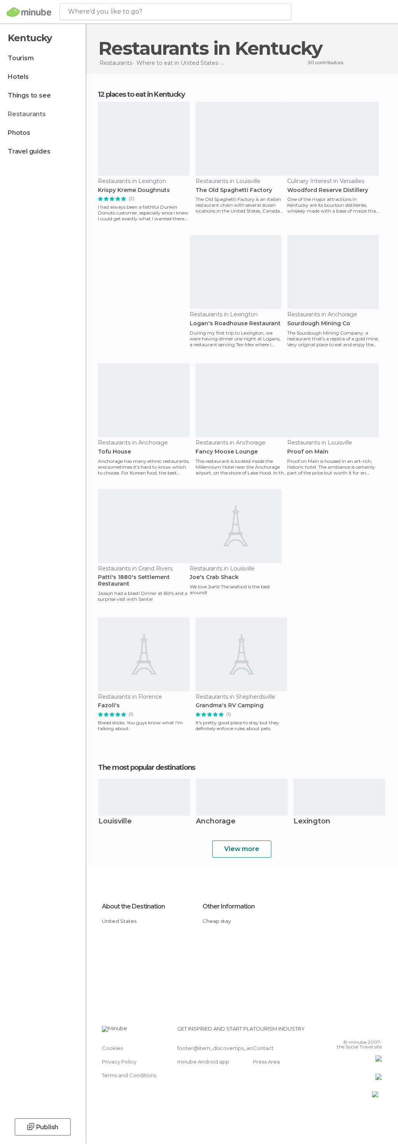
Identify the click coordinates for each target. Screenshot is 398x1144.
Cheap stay (216, 921)
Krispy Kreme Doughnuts (134, 190)
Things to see (29, 95)
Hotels (18, 76)
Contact (263, 1048)
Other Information (228, 906)
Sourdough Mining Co (318, 323)
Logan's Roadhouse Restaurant (235, 323)
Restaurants (27, 114)
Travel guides (29, 151)
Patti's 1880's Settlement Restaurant (134, 580)
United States (119, 921)
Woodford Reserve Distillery (327, 190)
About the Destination (133, 906)
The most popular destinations (146, 767)
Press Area (266, 1062)
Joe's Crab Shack (214, 577)
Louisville (115, 821)
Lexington (311, 821)
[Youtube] (376, 1031)
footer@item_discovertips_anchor (220, 1048)
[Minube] (29, 12)
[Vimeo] (366, 1031)
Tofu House (114, 451)
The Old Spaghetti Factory (234, 190)
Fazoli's (109, 705)
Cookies (112, 1048)
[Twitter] (356, 1031)
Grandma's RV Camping (230, 705)
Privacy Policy (119, 1062)
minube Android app (203, 1062)
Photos (19, 132)
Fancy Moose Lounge (227, 451)
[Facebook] (346, 1031)
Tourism (21, 58)
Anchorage (216, 821)
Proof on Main (307, 451)
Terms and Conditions (129, 1075)
